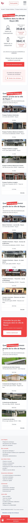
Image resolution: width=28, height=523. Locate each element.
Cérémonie (5, 486)
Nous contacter (6, 500)
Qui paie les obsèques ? (9, 450)
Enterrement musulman (8, 489)
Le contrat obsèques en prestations (12, 475)
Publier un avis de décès (9, 470)
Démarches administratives (10, 456)
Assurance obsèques (8, 477)
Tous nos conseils (7, 498)
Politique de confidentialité (9, 505)
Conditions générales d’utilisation (11, 501)
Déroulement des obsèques (10, 443)
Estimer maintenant (12, 332)
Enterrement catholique (9, 487)
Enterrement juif (7, 491)
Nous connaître (6, 496)
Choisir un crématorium (8, 463)
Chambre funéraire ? (8, 464)
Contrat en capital (7, 480)
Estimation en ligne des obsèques (10, 512)
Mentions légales (7, 503)
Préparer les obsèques (8, 442)
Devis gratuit (13, 3)
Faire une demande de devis (14, 64)
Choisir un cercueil (7, 461)
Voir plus (22, 192)
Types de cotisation (8, 478)
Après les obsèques (8, 445)
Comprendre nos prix (21, 33)
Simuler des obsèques (15, 78)
